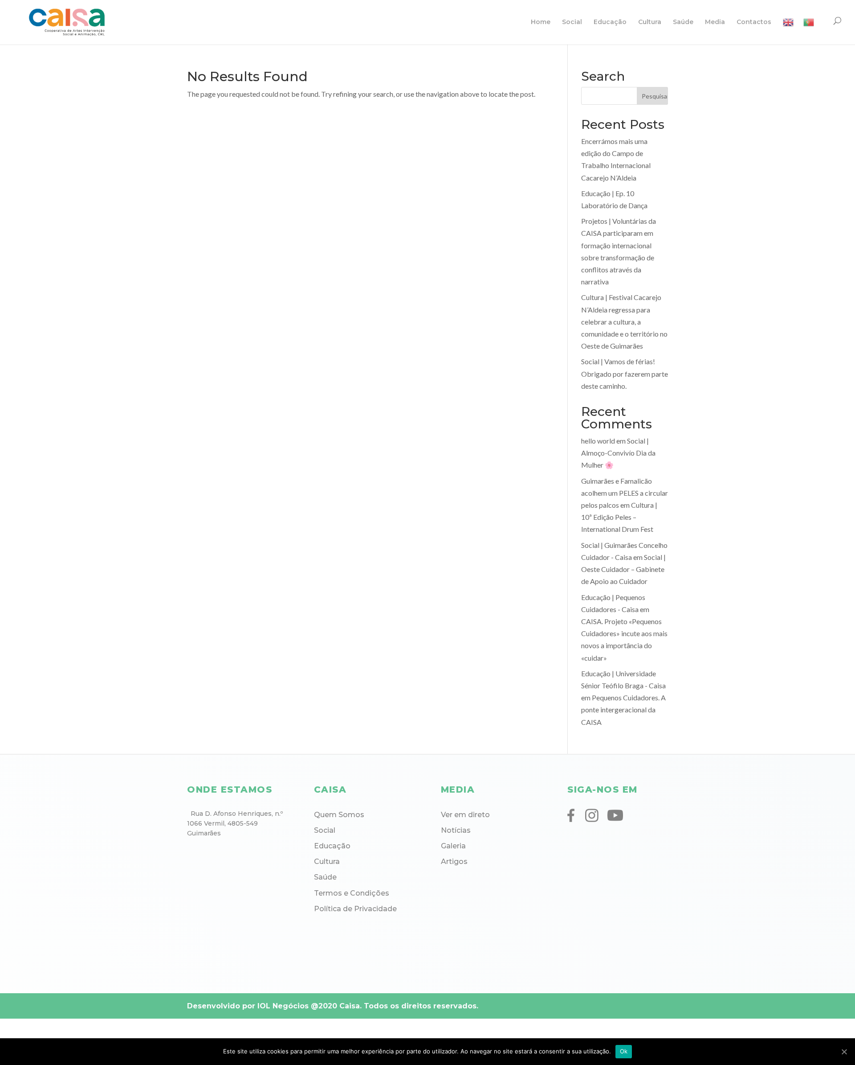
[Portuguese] (808, 31)
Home (540, 22)
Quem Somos (339, 814)
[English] (788, 31)
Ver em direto (465, 814)
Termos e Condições (351, 893)
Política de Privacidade (355, 909)
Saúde (683, 22)
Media (715, 22)
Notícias (456, 830)
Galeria (453, 846)
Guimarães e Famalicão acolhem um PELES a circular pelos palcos (624, 493)
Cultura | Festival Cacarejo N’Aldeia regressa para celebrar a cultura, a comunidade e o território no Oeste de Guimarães (624, 321)
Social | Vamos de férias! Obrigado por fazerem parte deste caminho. (624, 373)
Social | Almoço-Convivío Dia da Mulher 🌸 (618, 452)
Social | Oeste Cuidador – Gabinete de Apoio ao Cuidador (623, 569)
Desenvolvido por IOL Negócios (248, 1006)
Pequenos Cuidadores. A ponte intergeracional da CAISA (623, 709)
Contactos (754, 22)
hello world (598, 440)
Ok (624, 1051)
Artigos (454, 861)
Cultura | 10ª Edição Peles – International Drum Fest (619, 517)
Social (572, 22)
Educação (610, 22)
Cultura (649, 22)
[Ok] (843, 1051)
